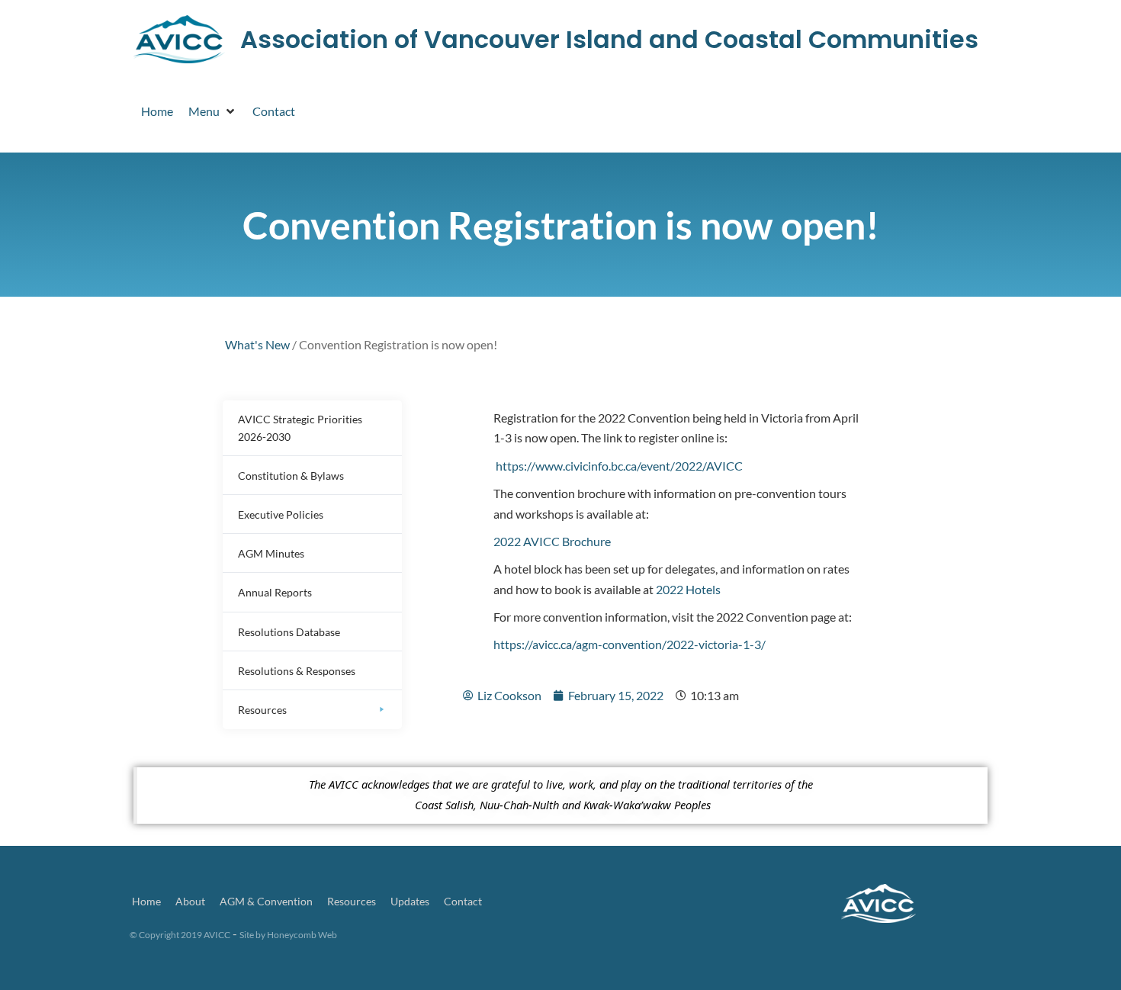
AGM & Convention (266, 901)
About (190, 901)
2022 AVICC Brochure (552, 541)
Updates (409, 901)
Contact (463, 901)
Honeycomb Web (302, 934)
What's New (257, 344)
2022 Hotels (688, 589)
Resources (351, 901)
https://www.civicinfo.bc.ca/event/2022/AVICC (619, 465)
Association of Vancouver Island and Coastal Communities (609, 39)
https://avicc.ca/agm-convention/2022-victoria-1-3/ (629, 644)
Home (146, 901)
